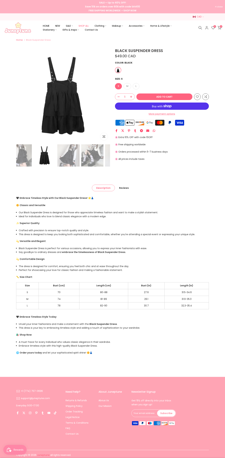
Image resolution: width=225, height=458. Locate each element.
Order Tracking (74, 411)
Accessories (135, 25)
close (7, 7)
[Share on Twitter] (122, 130)
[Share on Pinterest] (128, 130)
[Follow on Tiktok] (55, 413)
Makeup (116, 25)
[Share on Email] (147, 130)
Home (19, 40)
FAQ (68, 428)
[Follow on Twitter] (23, 413)
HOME (46, 25)
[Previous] (22, 95)
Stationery (49, 29)
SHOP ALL (84, 25)
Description (103, 188)
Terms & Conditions (77, 422)
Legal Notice (73, 417)
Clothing (99, 25)
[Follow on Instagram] (30, 413)
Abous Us (103, 400)
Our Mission (105, 406)
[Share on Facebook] (116, 130)
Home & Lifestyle (160, 25)
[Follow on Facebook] (17, 413)
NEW (57, 25)
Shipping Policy (74, 406)
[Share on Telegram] (141, 130)
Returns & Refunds (76, 400)
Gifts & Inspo (69, 29)
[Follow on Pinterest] (36, 413)
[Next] (104, 95)
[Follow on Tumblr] (42, 413)
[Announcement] (112, 7)
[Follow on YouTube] (48, 413)
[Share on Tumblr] (135, 130)
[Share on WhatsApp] (154, 130)
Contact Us (91, 29)
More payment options (162, 114)
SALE (68, 25)
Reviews (124, 188)
